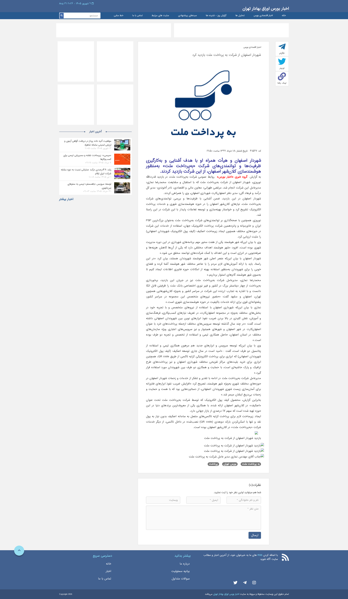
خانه (284, 16)
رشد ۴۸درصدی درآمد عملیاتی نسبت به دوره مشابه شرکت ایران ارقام (86, 172)
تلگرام (282, 53)
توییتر (282, 68)
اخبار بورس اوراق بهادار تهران (265, 8)
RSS (260, 555)
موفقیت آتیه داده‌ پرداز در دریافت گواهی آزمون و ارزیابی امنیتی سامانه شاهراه (87, 143)
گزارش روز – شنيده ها (216, 16)
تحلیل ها (239, 16)
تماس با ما (137, 16)
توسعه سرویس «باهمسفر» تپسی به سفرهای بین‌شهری (89, 186)
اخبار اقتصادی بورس (263, 16)
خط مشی (118, 16)
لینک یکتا (282, 83)
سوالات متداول (181, 578)
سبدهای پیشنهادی (187, 16)
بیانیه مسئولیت (180, 571)
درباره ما (185, 563)
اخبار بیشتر (66, 199)
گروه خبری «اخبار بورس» (232, 176)
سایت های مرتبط (160, 16)
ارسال (254, 535)
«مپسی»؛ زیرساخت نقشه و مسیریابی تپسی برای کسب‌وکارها (87, 157)
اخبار (108, 571)
